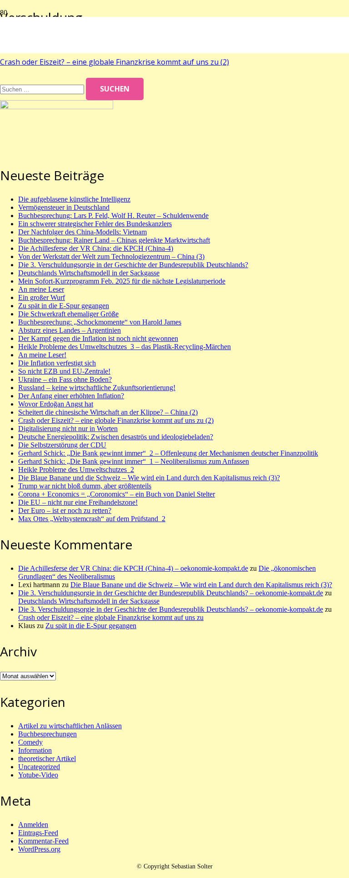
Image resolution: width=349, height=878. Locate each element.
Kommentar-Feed (43, 841)
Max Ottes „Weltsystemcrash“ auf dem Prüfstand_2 (91, 519)
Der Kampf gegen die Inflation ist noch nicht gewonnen (98, 338)
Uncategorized (39, 767)
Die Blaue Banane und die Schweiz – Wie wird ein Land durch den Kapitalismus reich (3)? (149, 478)
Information (35, 750)
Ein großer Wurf (41, 297)
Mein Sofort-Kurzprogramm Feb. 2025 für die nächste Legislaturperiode (121, 281)
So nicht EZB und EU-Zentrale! (64, 371)
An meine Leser (41, 289)
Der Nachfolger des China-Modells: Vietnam (82, 232)
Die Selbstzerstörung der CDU (62, 445)
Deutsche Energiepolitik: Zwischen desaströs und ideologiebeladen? (115, 437)
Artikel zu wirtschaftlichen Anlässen (70, 726)
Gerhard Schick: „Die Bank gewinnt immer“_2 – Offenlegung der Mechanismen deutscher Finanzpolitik (168, 453)
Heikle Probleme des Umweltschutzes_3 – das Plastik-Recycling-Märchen (124, 346)
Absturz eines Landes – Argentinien (69, 330)
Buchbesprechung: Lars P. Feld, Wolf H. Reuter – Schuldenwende (113, 215)
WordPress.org (39, 849)
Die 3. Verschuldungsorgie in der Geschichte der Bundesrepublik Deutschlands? (133, 265)
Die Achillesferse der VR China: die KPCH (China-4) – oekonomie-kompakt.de (133, 568)
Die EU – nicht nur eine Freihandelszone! (78, 502)
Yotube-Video (38, 775)
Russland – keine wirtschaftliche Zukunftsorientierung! (96, 387)
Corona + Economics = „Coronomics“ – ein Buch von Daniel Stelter (116, 494)
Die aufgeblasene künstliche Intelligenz (74, 199)
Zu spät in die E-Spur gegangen (63, 306)
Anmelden (33, 824)
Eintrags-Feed (38, 833)
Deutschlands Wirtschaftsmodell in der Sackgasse (89, 273)
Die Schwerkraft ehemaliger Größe (68, 314)
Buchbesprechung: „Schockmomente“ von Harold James (99, 322)
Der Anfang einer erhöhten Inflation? (71, 396)
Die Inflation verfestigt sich (57, 363)
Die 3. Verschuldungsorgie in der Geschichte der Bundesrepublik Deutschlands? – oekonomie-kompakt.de (170, 593)
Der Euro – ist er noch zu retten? (64, 510)
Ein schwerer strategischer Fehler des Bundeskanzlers (95, 224)
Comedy (30, 742)
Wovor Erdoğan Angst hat (55, 404)
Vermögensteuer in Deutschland (64, 207)
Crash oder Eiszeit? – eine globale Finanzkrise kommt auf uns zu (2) (114, 62)
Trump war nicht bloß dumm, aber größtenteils (84, 486)
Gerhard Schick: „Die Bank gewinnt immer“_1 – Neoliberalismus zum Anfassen (133, 461)
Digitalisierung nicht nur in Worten (68, 428)
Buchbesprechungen (47, 734)
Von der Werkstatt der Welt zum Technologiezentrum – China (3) (111, 256)
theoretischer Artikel (47, 758)
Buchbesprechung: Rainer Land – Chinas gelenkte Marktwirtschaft (114, 240)
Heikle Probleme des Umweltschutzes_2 (76, 469)
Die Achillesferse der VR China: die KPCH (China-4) (95, 248)
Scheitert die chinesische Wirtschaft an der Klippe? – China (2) (108, 412)
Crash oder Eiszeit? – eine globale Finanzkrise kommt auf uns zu (111, 617)
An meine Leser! (42, 355)
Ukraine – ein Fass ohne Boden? (65, 379)
